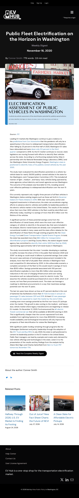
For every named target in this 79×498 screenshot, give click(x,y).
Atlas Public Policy (38, 489)
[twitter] (61, 479)
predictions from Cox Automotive (26, 141)
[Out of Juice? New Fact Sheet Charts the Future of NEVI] (39, 403)
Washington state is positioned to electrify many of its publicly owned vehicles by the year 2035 (38, 165)
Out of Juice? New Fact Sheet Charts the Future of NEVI (39, 417)
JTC (18, 134)
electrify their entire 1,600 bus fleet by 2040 (48, 243)
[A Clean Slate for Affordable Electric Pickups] (64, 403)
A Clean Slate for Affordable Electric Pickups (64, 417)
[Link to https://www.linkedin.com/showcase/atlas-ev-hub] (11, 377)
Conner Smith (15, 58)
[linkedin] (66, 479)
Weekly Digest (40, 45)
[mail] (72, 479)
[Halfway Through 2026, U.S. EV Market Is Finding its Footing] (15, 403)
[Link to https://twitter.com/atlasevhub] (6, 377)
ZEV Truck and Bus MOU (22, 332)
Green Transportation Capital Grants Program (42, 235)
